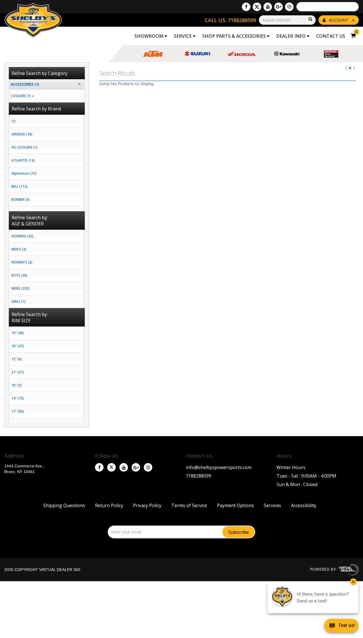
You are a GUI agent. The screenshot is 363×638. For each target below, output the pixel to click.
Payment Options (235, 505)
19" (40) (17, 332)
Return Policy (109, 505)
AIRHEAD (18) (21, 134)
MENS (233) (20, 288)
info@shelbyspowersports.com (219, 467)
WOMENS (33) (22, 236)
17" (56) (17, 411)
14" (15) (17, 398)
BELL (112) (19, 186)
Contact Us (330, 36)
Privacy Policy (147, 505)
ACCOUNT (339, 20)
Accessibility (303, 505)
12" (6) (16, 359)
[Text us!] (341, 626)
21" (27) (17, 372)
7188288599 (198, 476)
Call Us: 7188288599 (230, 20)
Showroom (149, 36)
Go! (310, 19)
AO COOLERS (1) (24, 147)
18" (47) (17, 346)
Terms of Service (189, 505)
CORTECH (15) (22, 212)
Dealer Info (291, 36)
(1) (13, 121)
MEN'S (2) (18, 249)
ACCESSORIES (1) (24, 84)
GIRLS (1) (18, 301)
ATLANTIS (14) (23, 160)
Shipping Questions (64, 505)
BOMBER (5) (20, 199)
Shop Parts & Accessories (234, 36)
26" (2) (16, 424)
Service (183, 36)
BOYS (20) (19, 275)
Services (272, 505)
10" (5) (16, 385)
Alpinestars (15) (24, 173)
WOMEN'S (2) (21, 262)
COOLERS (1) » (21, 95)
